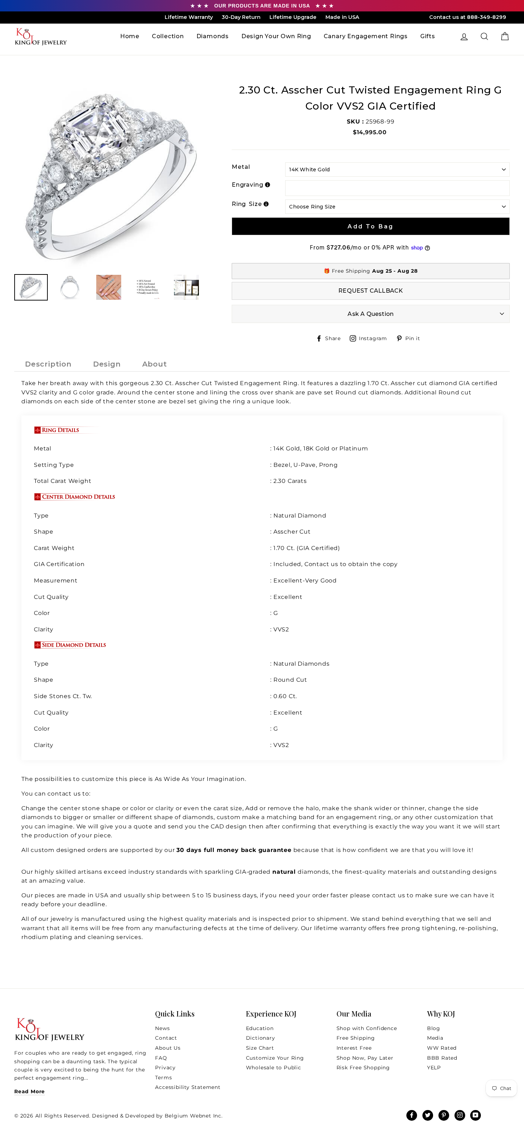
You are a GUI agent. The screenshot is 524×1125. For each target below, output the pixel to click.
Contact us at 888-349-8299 (467, 17)
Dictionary (260, 1038)
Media (435, 1038)
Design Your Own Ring (276, 36)
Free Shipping (356, 1038)
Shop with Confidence (367, 1028)
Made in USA (342, 17)
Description (48, 364)
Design (107, 364)
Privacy (165, 1067)
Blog (433, 1028)
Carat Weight (54, 548)
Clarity (43, 629)
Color (42, 613)
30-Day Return (241, 17)
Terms (163, 1077)
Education (260, 1028)
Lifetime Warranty (189, 17)
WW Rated (442, 1048)
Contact (166, 1038)
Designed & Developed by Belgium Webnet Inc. (157, 1116)
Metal (241, 166)
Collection (168, 36)
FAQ (161, 1058)
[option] (111, 175)
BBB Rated (442, 1058)
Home (129, 36)
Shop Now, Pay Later (365, 1058)
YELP (434, 1067)
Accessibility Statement (187, 1087)
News (162, 1028)
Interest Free (354, 1048)
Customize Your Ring (275, 1058)
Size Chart (260, 1048)
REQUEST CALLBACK (370, 290)
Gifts (427, 36)
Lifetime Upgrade (293, 17)
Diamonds (212, 36)
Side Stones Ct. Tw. (63, 696)
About (154, 364)
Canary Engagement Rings (366, 36)
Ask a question (371, 314)
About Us (167, 1048)
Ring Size (247, 204)
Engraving (247, 184)
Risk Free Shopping (363, 1067)
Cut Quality (51, 597)
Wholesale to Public (273, 1067)
